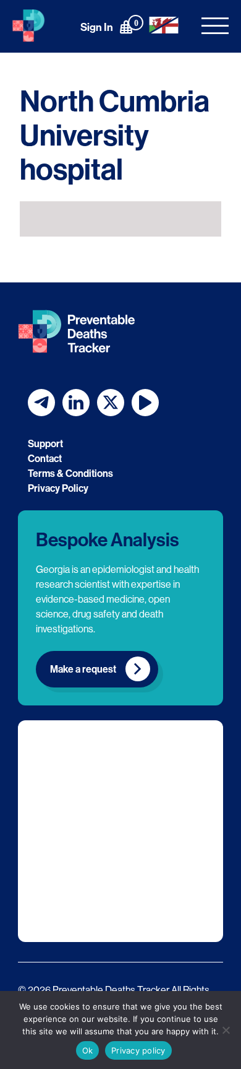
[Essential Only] (225, 1030)
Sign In (96, 27)
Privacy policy (138, 1050)
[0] (126, 26)
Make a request (83, 669)
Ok (87, 1050)
